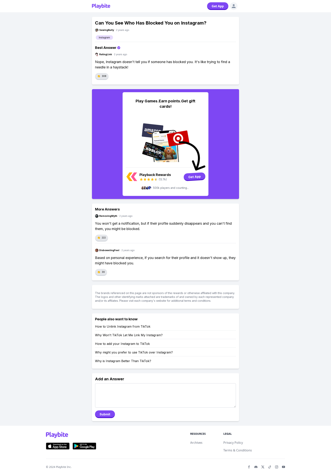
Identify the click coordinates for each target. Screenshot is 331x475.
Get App (218, 6)
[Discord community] (255, 466)
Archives (196, 442)
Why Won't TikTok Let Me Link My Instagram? (129, 335)
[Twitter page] (262, 466)
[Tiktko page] (269, 466)
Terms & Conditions (237, 450)
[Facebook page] (249, 466)
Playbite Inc (63, 467)
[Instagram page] (276, 466)
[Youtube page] (283, 466)
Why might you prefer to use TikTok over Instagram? (134, 352)
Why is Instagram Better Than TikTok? (123, 361)
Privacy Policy (233, 442)
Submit (105, 414)
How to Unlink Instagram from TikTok (122, 326)
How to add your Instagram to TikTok (122, 344)
